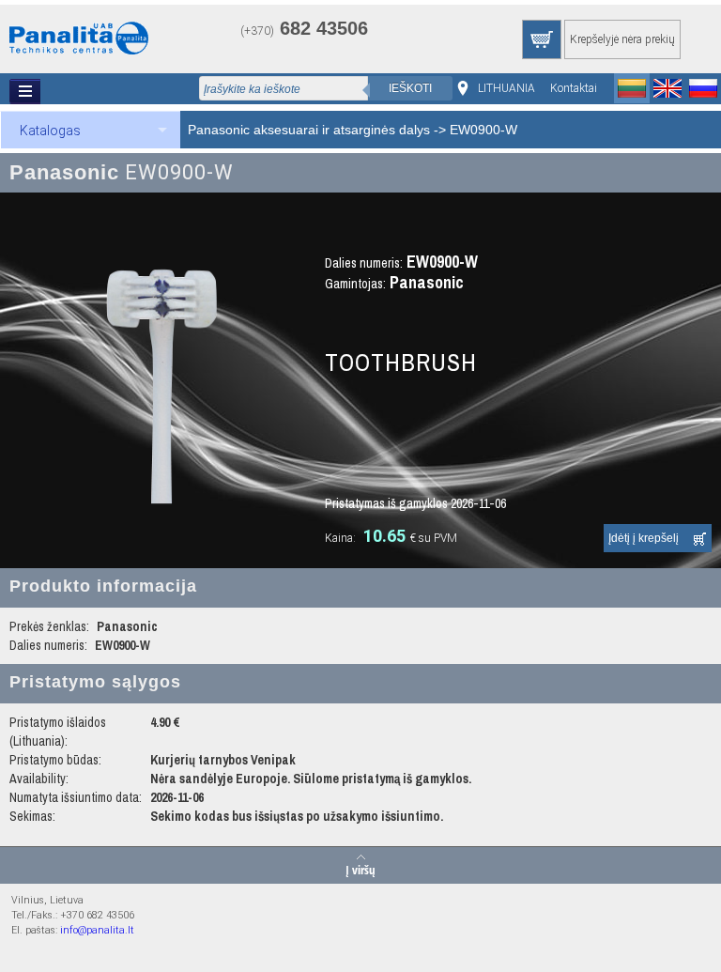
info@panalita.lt (97, 930)
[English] (667, 88)
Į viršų (360, 868)
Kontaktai (573, 88)
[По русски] (703, 88)
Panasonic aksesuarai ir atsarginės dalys (309, 129)
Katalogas (50, 130)
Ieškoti (410, 88)
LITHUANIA (506, 88)
